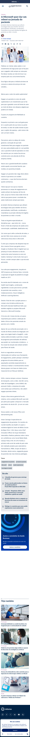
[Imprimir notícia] (5, 43)
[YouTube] (18, 714)
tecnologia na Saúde (7, 468)
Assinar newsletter (15, 547)
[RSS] (22, 714)
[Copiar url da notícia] (2, 43)
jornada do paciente (21, 461)
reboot (10, 465)
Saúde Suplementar (18, 465)
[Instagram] (2, 714)
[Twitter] (10, 714)
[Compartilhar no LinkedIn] (8, 43)
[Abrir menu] (3, 6)
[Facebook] (6, 714)
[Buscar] (27, 6)
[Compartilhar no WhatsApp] (14, 43)
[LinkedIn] (14, 714)
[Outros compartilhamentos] (20, 43)
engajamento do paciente (8, 461)
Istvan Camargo (7, 38)
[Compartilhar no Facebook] (17, 43)
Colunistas (3, 14)
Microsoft (4, 465)
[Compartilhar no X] (11, 43)
